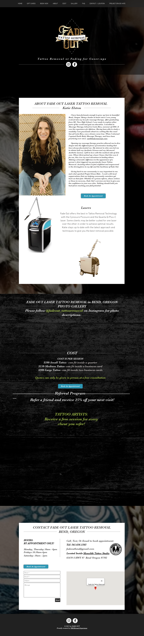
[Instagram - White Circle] (68, 64)
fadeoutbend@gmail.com (80, 548)
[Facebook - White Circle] (74, 64)
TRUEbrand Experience (79, 628)
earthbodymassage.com (97, 139)
